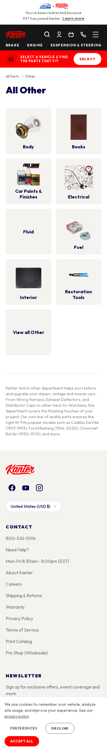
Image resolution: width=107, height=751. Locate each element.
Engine (35, 45)
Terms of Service (22, 630)
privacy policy (17, 716)
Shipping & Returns (24, 595)
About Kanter (19, 572)
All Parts (12, 76)
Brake (12, 45)
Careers (14, 584)
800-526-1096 (21, 538)
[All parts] (95, 34)
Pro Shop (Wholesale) (27, 653)
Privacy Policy (19, 618)
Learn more (73, 18)
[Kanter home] (11, 59)
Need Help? (17, 550)
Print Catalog (19, 641)
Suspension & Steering (76, 45)
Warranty (15, 607)
